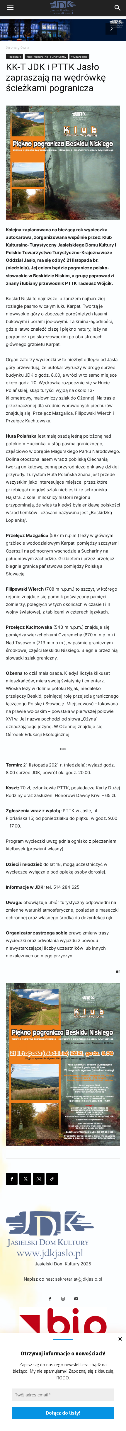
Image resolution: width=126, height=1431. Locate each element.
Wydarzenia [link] (79, 57)
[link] (118, 8)
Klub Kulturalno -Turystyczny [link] (46, 57)
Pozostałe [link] (14, 57)
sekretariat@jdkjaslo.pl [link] (78, 1279)
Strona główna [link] (17, 47)
